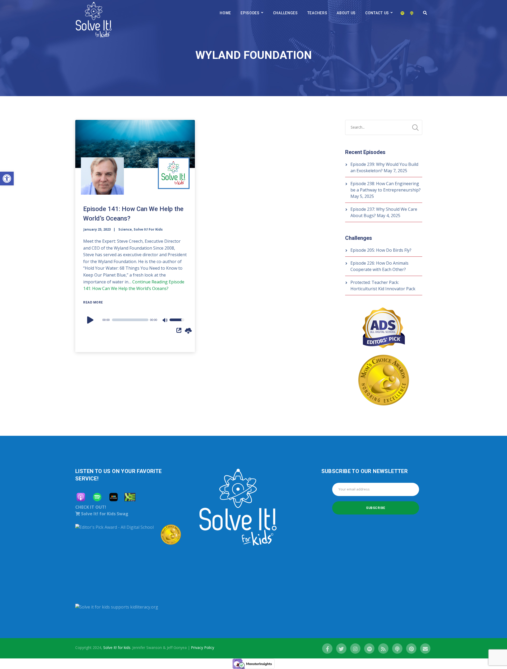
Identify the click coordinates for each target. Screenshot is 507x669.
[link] (7, 178)
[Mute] (165, 320)
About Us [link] (346, 13)
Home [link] (225, 13)
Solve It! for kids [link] (116, 647)
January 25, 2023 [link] (97, 229)
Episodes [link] (250, 13)
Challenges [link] (285, 13)
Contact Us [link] (377, 13)
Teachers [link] (317, 13)
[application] (135, 320)
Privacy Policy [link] (202, 647)
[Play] (91, 320)
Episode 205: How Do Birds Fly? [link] (380, 250)
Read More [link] (93, 302)
